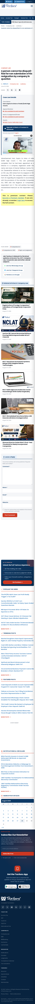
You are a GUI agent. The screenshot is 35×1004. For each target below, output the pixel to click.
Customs (3, 921)
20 (17, 817)
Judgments (4, 958)
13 (17, 814)
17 (3, 817)
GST (2, 918)
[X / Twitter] (7, 907)
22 (27, 817)
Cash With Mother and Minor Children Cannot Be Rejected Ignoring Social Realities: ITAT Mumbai (17, 647)
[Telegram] (29, 907)
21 (22, 817)
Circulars (3, 955)
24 (3, 821)
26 (13, 821)
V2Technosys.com (6, 991)
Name (5, 487)
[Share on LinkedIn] (11, 90)
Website (5, 502)
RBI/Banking (4, 939)
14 (22, 814)
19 (12, 817)
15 (26, 814)
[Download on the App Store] (24, 887)
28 (22, 821)
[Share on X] (7, 90)
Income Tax (9, 18)
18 (8, 817)
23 (31, 817)
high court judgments (25, 250)
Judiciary (18, 26)
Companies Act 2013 (9, 250)
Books (10, 1)
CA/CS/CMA (4, 945)
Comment (6, 466)
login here (21, 200)
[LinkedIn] (16, 907)
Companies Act (15, 247)
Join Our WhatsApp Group (14, 266)
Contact (3, 979)
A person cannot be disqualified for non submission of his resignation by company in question (16, 75)
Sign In (30, 1)
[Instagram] (20, 907)
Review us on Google (13, 275)
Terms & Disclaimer (15, 994)
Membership (5, 982)
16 (31, 814)
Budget (17, 18)
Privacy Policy (4, 994)
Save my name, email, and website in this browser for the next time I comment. (18, 510)
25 (8, 821)
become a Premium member (13, 198)
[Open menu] (32, 5)
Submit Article (5, 974)
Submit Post (20, 1)
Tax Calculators (5, 963)
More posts (5, 629)
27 (17, 821)
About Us (3, 971)
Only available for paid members (14, 111)
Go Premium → (18, 582)
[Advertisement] (17, 48)
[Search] (33, 18)
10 (3, 814)
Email (5, 495)
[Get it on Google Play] (11, 887)
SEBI (2, 937)
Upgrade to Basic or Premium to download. (17, 128)
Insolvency (4, 942)
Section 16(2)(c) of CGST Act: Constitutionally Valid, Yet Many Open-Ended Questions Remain (17, 603)
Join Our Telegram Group (14, 270)
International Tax (6, 926)
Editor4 (5, 84)
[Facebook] (3, 907)
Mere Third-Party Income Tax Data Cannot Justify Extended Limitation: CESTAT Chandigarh (16, 656)
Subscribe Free (8, 854)
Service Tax (24, 18)
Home (2, 18)
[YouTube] (11, 907)
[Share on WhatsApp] (15, 90)
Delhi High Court (17, 122)
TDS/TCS (3, 923)
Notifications (4, 953)
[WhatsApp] (25, 907)
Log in (16, 133)
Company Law (10, 26)
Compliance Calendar (7, 961)
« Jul (2, 827)
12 (12, 814)
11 (8, 814)
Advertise (4, 977)
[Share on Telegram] (19, 90)
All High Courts (7, 122)
